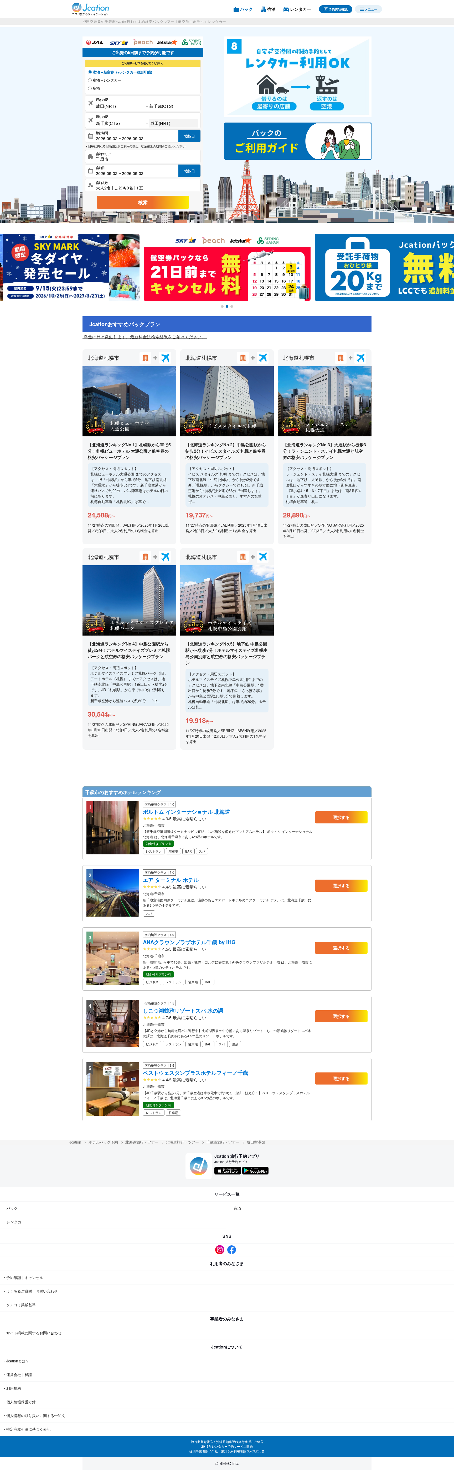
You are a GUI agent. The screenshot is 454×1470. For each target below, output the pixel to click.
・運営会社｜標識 (17, 1374)
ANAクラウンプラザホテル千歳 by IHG (189, 942)
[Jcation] (90, 9)
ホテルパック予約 (103, 1142)
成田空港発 (256, 1142)
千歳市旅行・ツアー (222, 1142)
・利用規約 (12, 1388)
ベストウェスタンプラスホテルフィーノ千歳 (195, 1072)
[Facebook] (233, 1249)
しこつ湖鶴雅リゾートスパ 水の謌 (183, 1010)
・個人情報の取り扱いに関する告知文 (34, 1415)
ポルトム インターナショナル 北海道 (186, 811)
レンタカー (16, 1221)
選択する (341, 817)
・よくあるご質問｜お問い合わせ (30, 1291)
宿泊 (96, 88)
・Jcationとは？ (16, 1360)
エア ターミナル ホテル (171, 880)
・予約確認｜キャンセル (23, 1277)
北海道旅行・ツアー (141, 1142)
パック (12, 1208)
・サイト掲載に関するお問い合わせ (32, 1332)
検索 (143, 202)
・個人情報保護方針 (19, 1401)
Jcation (75, 1142)
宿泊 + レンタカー (107, 80)
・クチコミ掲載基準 (19, 1304)
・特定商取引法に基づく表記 (26, 1429)
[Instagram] (221, 1249)
